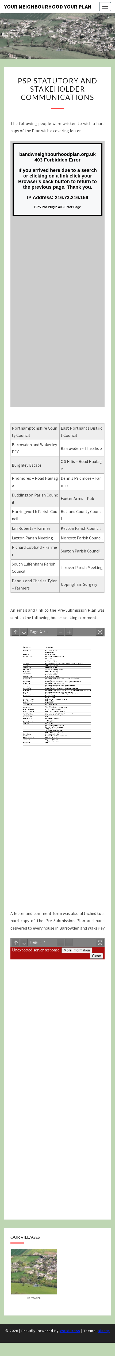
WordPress (70, 1330)
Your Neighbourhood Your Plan (47, 6)
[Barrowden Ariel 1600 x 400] (34, 1271)
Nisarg (104, 1330)
